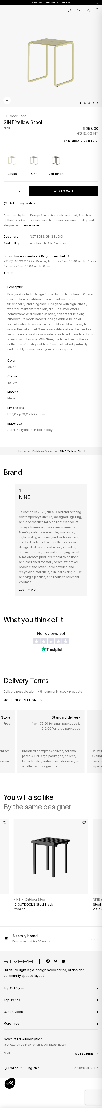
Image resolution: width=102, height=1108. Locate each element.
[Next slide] (68, 1093)
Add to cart (64, 191)
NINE (7, 128)
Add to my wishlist (22, 203)
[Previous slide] (33, 1093)
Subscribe (84, 1053)
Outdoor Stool (35, 899)
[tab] (80, 103)
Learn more (90, 140)
